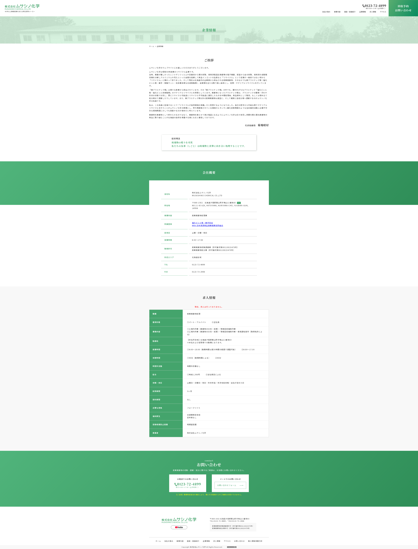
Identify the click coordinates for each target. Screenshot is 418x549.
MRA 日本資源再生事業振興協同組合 (207, 225)
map (239, 202)
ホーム (151, 46)
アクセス (383, 12)
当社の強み (326, 12)
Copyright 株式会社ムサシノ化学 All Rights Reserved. (202, 547)
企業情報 (362, 12)
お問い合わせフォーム (226, 485)
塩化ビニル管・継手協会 (202, 222)
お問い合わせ (239, 541)
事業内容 (337, 12)
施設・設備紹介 (350, 12)
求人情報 (373, 12)
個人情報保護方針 (255, 541)
